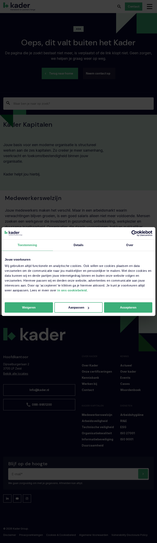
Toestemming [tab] (27, 245)
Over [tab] (129, 245)
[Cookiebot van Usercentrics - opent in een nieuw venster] (134, 233)
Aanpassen (76, 307)
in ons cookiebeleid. (72, 290)
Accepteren (128, 307)
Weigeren (29, 307)
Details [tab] (79, 245)
